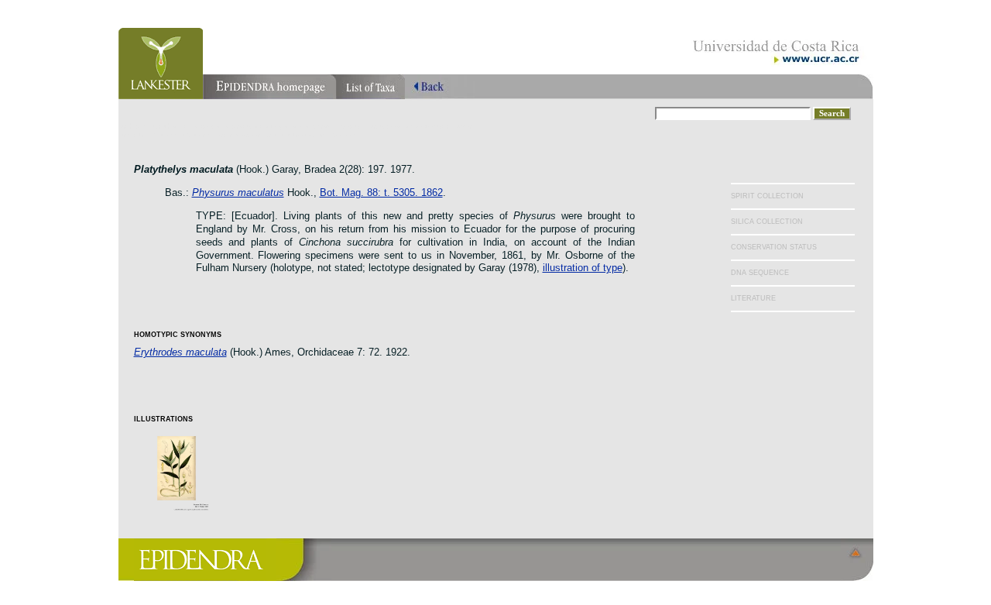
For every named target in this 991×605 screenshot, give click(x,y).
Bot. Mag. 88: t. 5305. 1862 (381, 192)
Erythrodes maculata (180, 352)
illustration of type (582, 267)
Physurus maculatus (238, 192)
